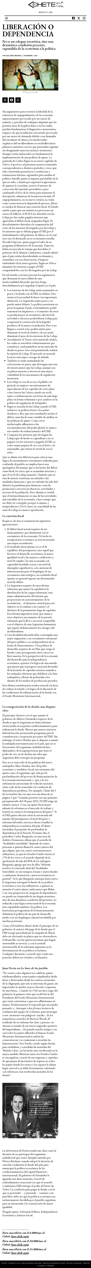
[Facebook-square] (73, 18)
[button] (6, 18)
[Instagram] (84, 18)
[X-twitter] (78, 18)
